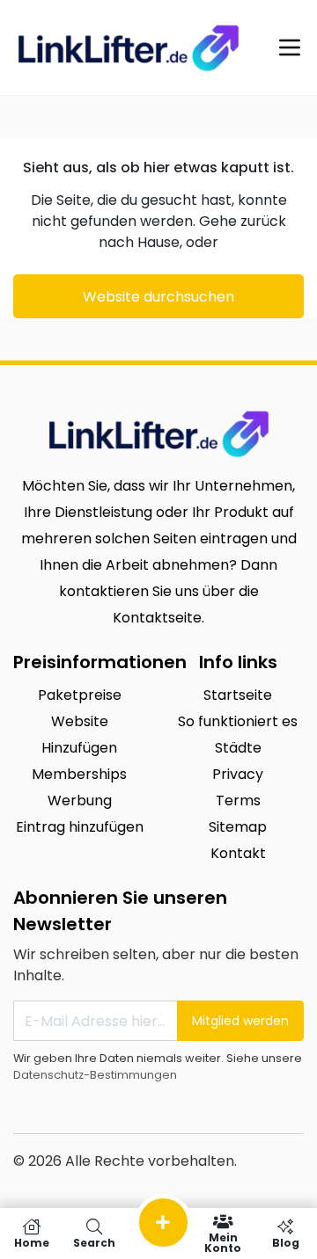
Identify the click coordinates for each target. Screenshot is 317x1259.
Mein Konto (222, 1242)
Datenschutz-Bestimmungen (95, 1074)
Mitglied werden (240, 1021)
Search (94, 1241)
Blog (285, 1241)
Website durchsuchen (158, 297)
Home (31, 1241)
